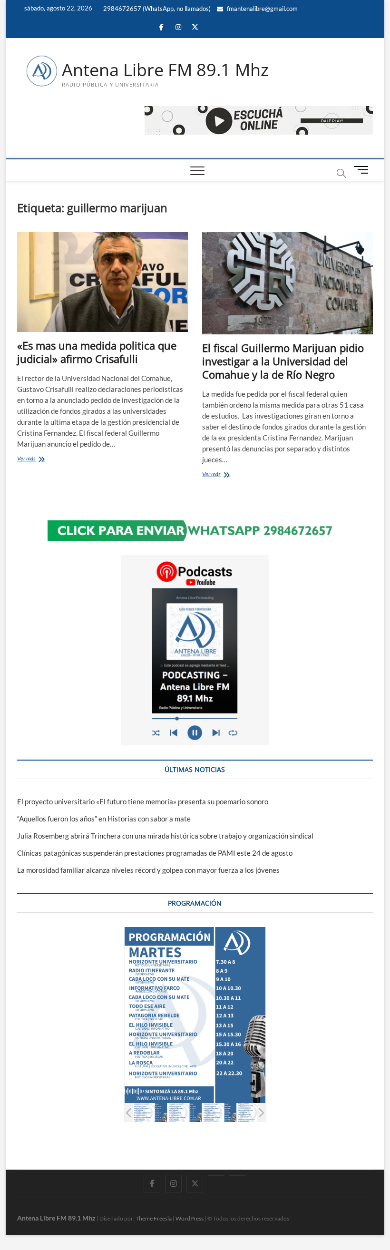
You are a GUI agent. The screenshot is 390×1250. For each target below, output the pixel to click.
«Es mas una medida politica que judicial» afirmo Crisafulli (96, 352)
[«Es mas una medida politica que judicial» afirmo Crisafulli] (102, 282)
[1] (150, 1113)
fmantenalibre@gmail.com (261, 8)
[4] (254, 1113)
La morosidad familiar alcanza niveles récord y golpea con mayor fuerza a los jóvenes (148, 870)
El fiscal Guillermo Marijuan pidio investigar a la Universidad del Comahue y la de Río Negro (283, 361)
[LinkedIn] (216, 1175)
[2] (185, 1113)
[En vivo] (237, 1175)
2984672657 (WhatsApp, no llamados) (156, 8)
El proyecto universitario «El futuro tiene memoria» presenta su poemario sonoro (142, 801)
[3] (219, 1113)
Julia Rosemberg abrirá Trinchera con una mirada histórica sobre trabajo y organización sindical (165, 835)
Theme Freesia (154, 1218)
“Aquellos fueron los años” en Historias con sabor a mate (104, 818)
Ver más (36, 459)
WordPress (190, 1218)
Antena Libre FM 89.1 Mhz (165, 69)
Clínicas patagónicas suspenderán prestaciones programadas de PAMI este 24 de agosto (154, 853)
